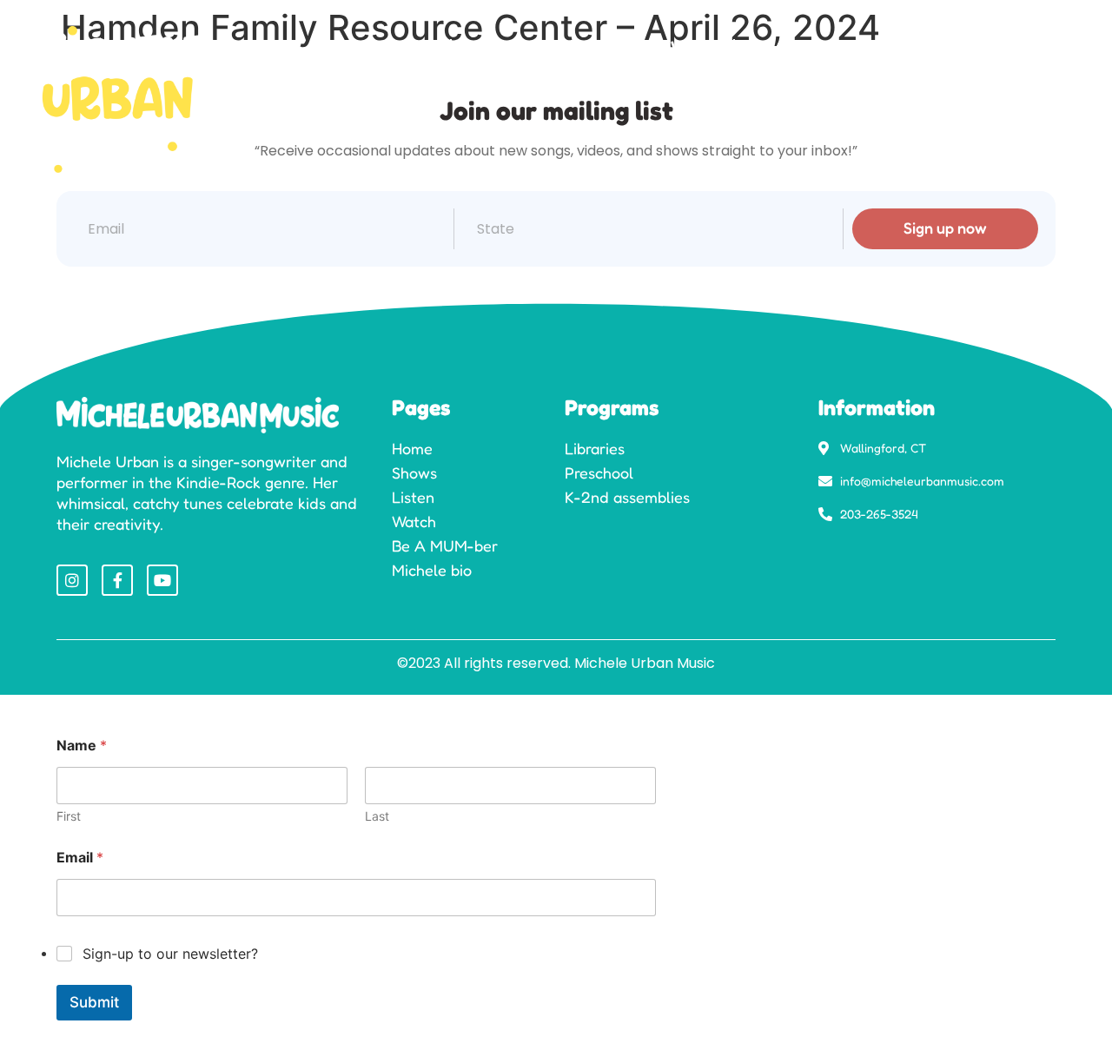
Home (332, 46)
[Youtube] (162, 580)
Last (377, 816)
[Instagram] (72, 580)
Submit (94, 1002)
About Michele (947, 46)
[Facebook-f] (117, 580)
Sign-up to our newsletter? (170, 953)
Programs (503, 46)
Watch (693, 46)
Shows (410, 46)
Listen (613, 46)
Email (79, 857)
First (68, 816)
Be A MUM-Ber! (806, 46)
